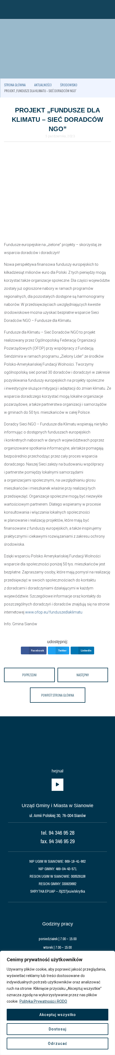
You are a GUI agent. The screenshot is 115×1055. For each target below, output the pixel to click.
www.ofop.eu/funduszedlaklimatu (53, 612)
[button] (6, 9)
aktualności (43, 85)
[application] (57, 785)
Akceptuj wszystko (57, 1015)
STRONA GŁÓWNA (15, 85)
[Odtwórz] (57, 785)
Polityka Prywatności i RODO (43, 1001)
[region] (57, 1003)
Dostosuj (58, 1029)
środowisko (68, 85)
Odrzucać (57, 1043)
